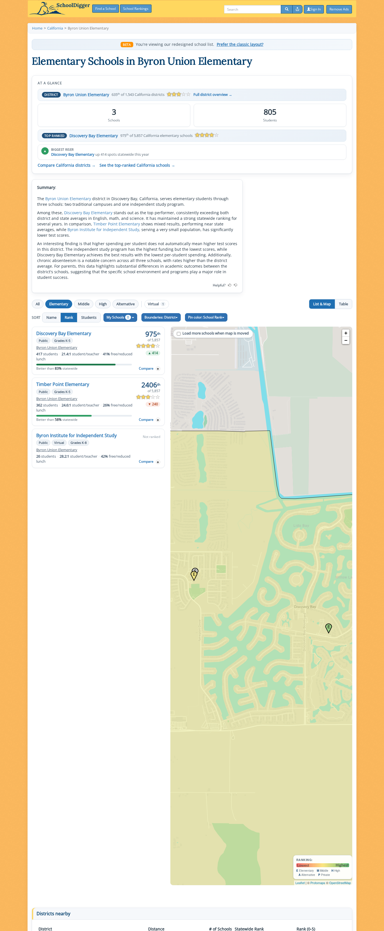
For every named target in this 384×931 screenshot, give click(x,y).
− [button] (345, 340)
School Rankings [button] (135, 8)
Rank (69, 317)
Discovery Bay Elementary (93, 135)
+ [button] (345, 333)
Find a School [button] (105, 8)
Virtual (156, 304)
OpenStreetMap (340, 882)
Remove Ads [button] (339, 9)
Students (88, 317)
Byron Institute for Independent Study (103, 229)
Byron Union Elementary (86, 94)
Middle (83, 303)
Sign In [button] (315, 9)
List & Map (322, 303)
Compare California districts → (67, 165)
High (103, 303)
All (38, 303)
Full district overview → (212, 94)
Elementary (58, 303)
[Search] (287, 9)
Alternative (125, 303)
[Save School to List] (158, 369)
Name (51, 317)
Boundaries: (159, 317)
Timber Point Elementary (116, 224)
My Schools (118, 317)
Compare (146, 368)
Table (343, 303)
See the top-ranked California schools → (137, 165)
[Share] (297, 9)
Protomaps (317, 882)
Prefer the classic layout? (240, 44)
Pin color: (205, 317)
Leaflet (300, 882)
